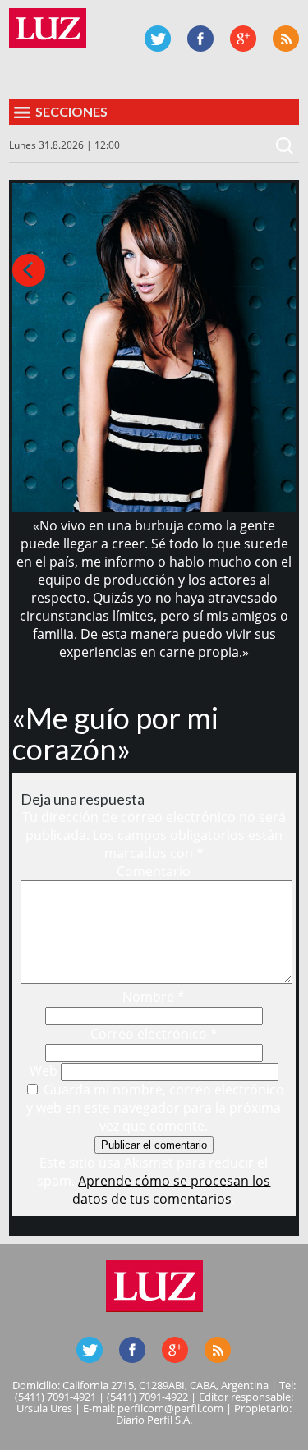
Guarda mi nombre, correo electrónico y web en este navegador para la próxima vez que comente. (155, 1108)
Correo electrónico (154, 1034)
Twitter (158, 38)
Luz (47, 28)
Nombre (153, 997)
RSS (286, 38)
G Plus (243, 38)
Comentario (154, 871)
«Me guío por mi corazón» (115, 733)
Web (43, 1071)
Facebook (200, 38)
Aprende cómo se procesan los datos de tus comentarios (171, 1190)
